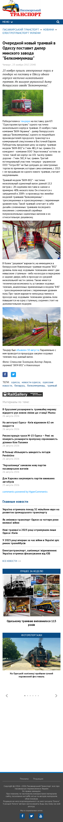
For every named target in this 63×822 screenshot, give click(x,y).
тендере (25, 121)
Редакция (38, 778)
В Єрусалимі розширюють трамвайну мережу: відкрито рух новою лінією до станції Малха (30, 411)
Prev (7, 695)
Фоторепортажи (31, 635)
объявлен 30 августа (27, 350)
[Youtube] (40, 816)
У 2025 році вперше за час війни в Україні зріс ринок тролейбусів (31, 541)
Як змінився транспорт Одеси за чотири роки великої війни (30, 521)
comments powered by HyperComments (25, 491)
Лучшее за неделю (31, 571)
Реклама (24, 778)
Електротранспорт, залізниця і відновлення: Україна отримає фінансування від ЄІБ (30, 552)
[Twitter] (31, 816)
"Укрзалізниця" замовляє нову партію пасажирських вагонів (24, 467)
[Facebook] (22, 816)
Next (56, 695)
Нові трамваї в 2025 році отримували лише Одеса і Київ (29, 531)
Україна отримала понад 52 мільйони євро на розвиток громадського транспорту (31, 511)
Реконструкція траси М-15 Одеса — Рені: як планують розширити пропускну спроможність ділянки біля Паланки (30, 439)
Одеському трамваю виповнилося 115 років (31, 623)
